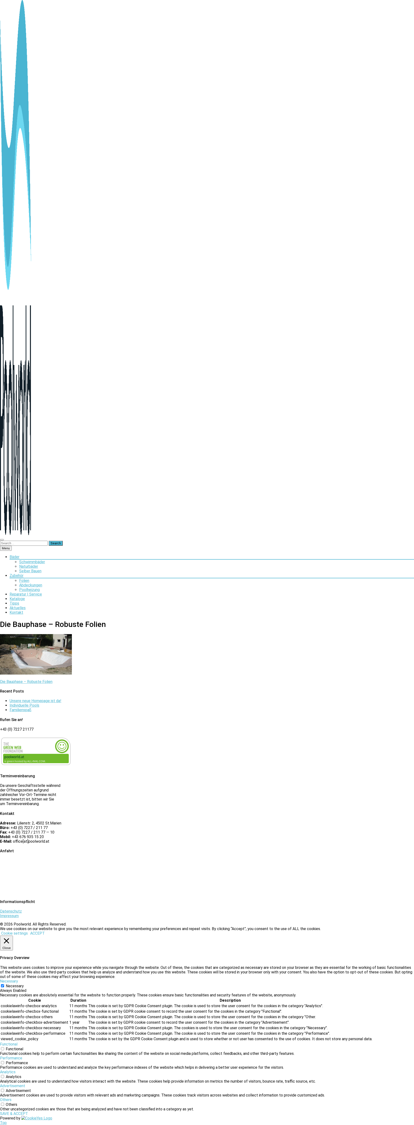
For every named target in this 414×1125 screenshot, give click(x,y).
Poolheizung (29, 589)
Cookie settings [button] (14, 933)
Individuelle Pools (24, 705)
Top (3, 1122)
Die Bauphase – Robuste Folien (26, 681)
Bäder (14, 557)
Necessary (15, 986)
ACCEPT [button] (37, 933)
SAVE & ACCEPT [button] (14, 1113)
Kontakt (16, 612)
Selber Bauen (30, 571)
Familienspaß (20, 710)
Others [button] (6, 1099)
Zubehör (16, 575)
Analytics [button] (8, 1072)
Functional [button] (8, 1044)
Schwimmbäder (32, 562)
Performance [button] (11, 1058)
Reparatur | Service (26, 594)
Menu (6, 548)
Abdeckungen (30, 585)
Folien (24, 580)
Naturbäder (28, 566)
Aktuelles (18, 608)
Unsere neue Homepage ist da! (35, 701)
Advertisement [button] (12, 1086)
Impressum (9, 916)
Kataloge (17, 599)
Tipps (14, 603)
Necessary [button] (9, 981)
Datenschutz (11, 911)
